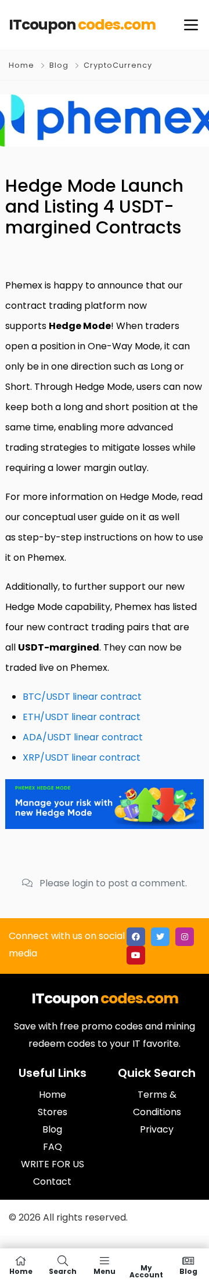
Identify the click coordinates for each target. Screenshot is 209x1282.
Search (63, 1270)
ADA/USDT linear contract (83, 737)
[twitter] (160, 936)
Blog (59, 65)
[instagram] (184, 936)
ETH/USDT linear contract (81, 717)
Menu (104, 1270)
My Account (146, 1271)
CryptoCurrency (118, 65)
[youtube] (136, 955)
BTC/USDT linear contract (82, 696)
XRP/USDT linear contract (81, 757)
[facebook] (136, 936)
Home (21, 65)
